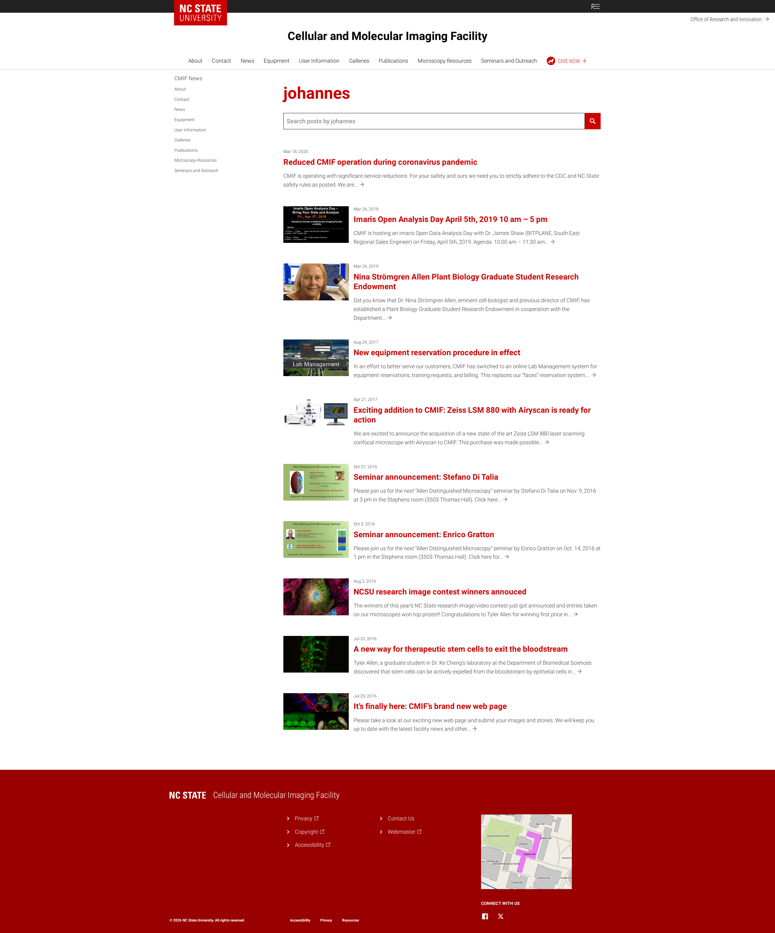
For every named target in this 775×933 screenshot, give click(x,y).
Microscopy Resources (445, 61)
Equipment (276, 61)
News (247, 61)
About (195, 61)
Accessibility (300, 920)
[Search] (593, 121)
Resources (350, 920)
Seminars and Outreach (509, 61)
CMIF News (188, 78)
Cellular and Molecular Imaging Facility (387, 36)
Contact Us (401, 818)
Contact (221, 61)
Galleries (359, 61)
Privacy (326, 920)
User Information (319, 61)
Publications (393, 61)
